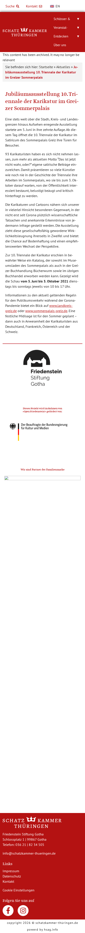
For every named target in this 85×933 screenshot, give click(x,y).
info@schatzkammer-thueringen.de (29, 853)
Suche (10, 6)
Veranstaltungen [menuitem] (67, 28)
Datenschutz (12, 876)
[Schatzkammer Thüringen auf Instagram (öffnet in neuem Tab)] (23, 912)
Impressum (11, 871)
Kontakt (32, 6)
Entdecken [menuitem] (67, 36)
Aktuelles (63, 67)
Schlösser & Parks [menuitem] (67, 20)
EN (57, 6)
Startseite (46, 67)
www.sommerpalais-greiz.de (46, 311)
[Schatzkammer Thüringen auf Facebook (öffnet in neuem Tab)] (8, 912)
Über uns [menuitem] (60, 45)
